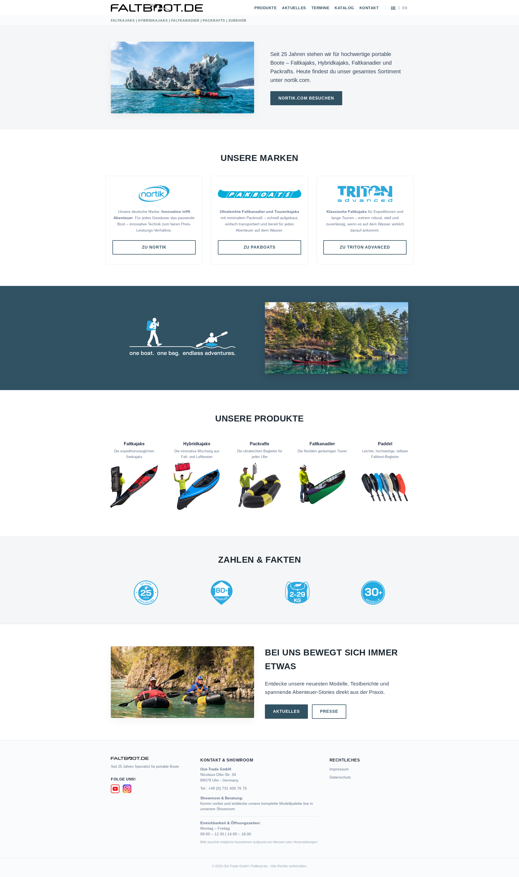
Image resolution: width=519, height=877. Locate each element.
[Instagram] (127, 788)
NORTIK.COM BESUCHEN (306, 98)
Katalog (344, 8)
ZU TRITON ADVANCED (365, 247)
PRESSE (329, 711)
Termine (320, 8)
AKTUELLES (286, 711)
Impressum (339, 769)
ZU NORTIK (154, 247)
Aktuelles (294, 8)
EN (404, 8)
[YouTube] (115, 788)
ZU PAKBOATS (259, 247)
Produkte (265, 8)
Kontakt (369, 8)
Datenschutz (340, 777)
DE (393, 8)
